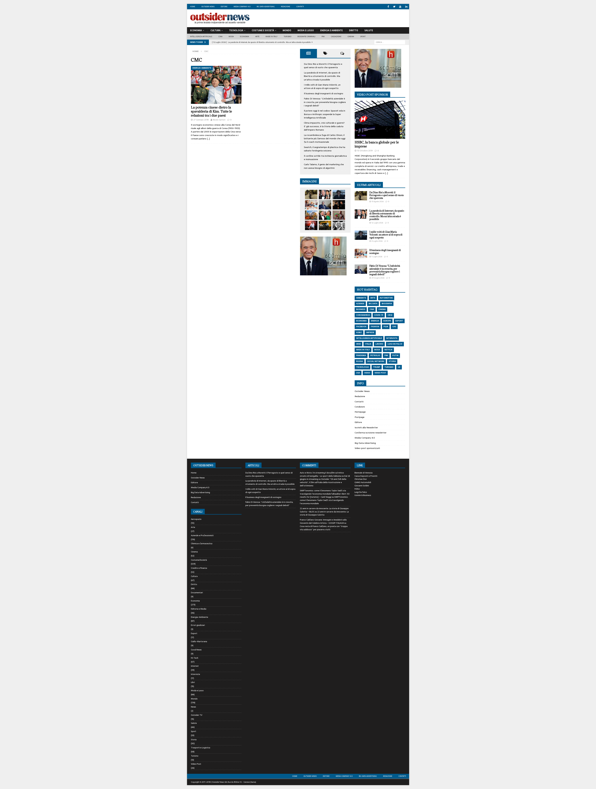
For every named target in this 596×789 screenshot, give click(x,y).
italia (368, 344)
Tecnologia (236, 30)
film (386, 326)
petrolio (375, 355)
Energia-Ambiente (199, 617)
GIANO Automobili (362, 482)
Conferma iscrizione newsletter (370, 432)
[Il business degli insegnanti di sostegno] (311, 204)
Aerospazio (196, 519)
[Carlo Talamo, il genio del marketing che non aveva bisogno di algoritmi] (325, 225)
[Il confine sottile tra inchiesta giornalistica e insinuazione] (311, 225)
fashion (375, 326)
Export (194, 633)
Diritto (353, 30)
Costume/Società (199, 560)
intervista (391, 338)
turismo (388, 367)
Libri (193, 682)
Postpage (359, 417)
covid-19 (378, 315)
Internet (195, 666)
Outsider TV (196, 715)
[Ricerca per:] (389, 42)
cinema (382, 309)
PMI (323, 36)
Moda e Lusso (197, 690)
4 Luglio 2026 (377, 241)
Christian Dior (360, 479)
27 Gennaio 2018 (201, 119)
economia (361, 320)
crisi (390, 315)
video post (380, 372)
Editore (224, 6)
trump (376, 367)
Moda (231, 36)
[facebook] (388, 6)
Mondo (287, 30)
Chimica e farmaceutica (201, 543)
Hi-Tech (194, 658)
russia (359, 361)
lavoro (379, 344)
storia (392, 361)
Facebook (361, 326)
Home (192, 6)
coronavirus (363, 315)
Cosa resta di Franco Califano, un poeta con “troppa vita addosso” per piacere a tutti (324, 528)
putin (395, 355)
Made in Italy (272, 36)
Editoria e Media (198, 608)
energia (375, 320)
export (399, 320)
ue (399, 367)
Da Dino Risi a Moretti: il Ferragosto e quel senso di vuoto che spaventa (323, 65)
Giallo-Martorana (199, 641)
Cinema (351, 36)
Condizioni (360, 406)
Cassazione (336, 36)
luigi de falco (395, 344)
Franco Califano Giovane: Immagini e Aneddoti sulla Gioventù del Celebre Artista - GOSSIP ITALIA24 (323, 521)
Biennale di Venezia (363, 472)
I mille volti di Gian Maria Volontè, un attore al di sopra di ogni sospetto (322, 86)
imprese (370, 332)
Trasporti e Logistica (200, 747)
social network (375, 361)
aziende (360, 303)
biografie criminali (306, 36)
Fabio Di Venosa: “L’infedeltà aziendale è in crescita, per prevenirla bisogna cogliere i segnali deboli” (325, 102)
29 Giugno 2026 (378, 277)
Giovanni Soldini (361, 485)
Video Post (196, 764)
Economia (196, 30)
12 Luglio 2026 (377, 222)
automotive (386, 297)
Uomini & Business (362, 495)
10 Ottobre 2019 (365, 150)
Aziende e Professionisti (202, 535)
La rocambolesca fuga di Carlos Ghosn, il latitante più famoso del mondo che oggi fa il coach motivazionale (324, 138)
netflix (388, 349)
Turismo (287, 36)
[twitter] (394, 6)
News (193, 706)
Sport (363, 36)
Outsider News (207, 6)
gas (394, 326)
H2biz (357, 489)
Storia (193, 739)
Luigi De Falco (360, 492)
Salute (368, 30)
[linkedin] (406, 6)
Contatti (300, 6)
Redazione (285, 6)
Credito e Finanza (199, 568)
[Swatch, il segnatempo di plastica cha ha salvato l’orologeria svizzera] (339, 215)
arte (372, 297)
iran (358, 344)
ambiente (361, 297)
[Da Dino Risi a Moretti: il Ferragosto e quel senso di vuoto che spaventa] (311, 194)
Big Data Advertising (266, 6)
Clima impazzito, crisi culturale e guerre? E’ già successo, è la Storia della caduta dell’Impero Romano (324, 126)
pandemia (361, 355)
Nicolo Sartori (219, 119)
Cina (220, 36)
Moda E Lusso (306, 30)
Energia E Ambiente (331, 30)
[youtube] (400, 6)
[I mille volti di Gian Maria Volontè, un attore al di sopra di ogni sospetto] (339, 194)
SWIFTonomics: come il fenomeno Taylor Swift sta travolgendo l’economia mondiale (324, 500)
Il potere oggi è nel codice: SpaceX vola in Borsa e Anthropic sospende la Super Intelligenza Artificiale (324, 114)
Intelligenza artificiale (201, 36)
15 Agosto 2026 (378, 201)
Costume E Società (263, 30)
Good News (196, 649)
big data (373, 303)
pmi (386, 355)
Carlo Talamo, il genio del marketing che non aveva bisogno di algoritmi (324, 166)
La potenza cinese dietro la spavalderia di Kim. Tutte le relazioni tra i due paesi (211, 111)
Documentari (197, 592)
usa (358, 372)
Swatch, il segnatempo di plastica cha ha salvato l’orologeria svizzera (324, 148)
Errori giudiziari (198, 625)
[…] (208, 138)
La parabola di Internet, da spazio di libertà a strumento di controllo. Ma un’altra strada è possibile (322, 76)
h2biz (359, 332)
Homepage (360, 412)
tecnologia (362, 367)
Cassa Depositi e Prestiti (365, 476)
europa (387, 320)
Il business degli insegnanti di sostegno (323, 93)
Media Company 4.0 (242, 6)
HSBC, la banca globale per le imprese (377, 144)
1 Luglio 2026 (377, 256)
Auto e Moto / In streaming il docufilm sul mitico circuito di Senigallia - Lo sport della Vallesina (322, 474)
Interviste (195, 674)
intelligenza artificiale (369, 338)
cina (372, 309)
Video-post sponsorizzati (367, 448)
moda (377, 349)
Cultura (215, 30)
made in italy (363, 349)
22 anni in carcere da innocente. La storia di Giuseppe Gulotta (324, 513)
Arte (257, 36)
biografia (387, 303)
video (367, 372)
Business (360, 309)
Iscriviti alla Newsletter (366, 427)
